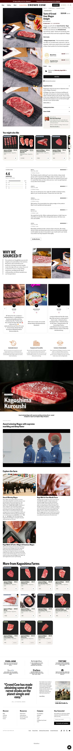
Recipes (4, 717)
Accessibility (23, 718)
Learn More (42, 696)
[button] (69, 86)
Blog (4, 713)
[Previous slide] (4, 308)
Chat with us (36, 743)
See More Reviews (36, 239)
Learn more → (47, 102)
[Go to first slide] (68, 308)
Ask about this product (50, 81)
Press (38, 717)
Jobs (38, 718)
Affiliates (39, 715)
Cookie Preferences (54, 730)
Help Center (22, 713)
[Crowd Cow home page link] (37, 5)
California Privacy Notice (44, 730)
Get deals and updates (62, 723)
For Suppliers (40, 713)
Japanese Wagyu (51, 8)
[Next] (70, 146)
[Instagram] (64, 730)
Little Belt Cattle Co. (61, 703)
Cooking (5, 715)
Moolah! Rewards (24, 717)
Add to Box (56, 76)
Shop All (45, 8)
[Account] (68, 5)
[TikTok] (61, 730)
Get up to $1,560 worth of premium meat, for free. (48, 1)
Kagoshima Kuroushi (60, 8)
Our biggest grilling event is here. (19, 1)
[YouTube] (69, 730)
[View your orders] (70, 5)
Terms (30, 730)
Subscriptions (23, 715)
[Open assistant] (69, 747)
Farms (4, 718)
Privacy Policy (35, 730)
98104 (50, 72)
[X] (66, 730)
